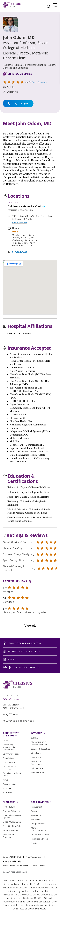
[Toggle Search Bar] (49, 7)
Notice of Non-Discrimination (15, 866)
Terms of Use (39, 866)
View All (30, 625)
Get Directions (19, 222)
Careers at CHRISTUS (12, 857)
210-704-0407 (19, 252)
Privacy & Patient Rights (13, 861)
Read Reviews (39, 82)
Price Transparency (34, 857)
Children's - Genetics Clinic (25, 206)
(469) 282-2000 (11, 699)
